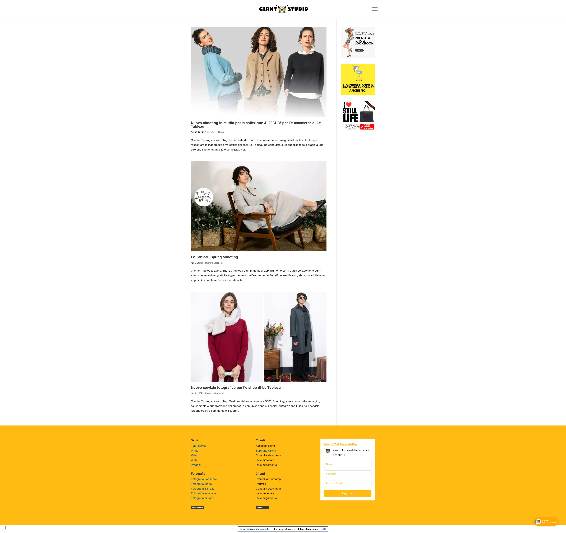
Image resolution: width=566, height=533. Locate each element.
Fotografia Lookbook (214, 132)
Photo (194, 450)
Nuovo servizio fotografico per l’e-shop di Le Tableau (236, 388)
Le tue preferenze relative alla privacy (296, 529)
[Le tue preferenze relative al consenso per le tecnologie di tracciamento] (5, 528)
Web (194, 460)
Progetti (196, 465)
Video (194, 455)
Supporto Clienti (266, 450)
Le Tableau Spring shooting (214, 257)
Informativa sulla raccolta (254, 529)
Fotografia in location (204, 493)
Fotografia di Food (202, 498)
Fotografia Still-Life (202, 488)
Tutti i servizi (198, 445)
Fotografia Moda (201, 484)
